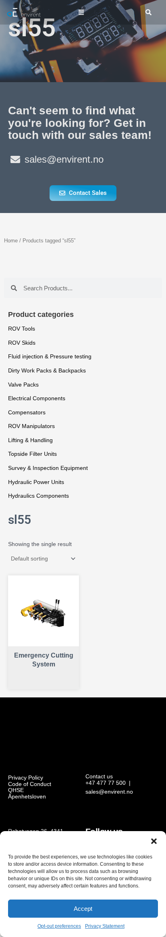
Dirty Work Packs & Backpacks (47, 371)
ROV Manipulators (31, 426)
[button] (154, 841)
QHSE (16, 790)
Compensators (27, 413)
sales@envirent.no (109, 792)
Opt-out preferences (59, 926)
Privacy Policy (25, 778)
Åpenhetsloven (27, 797)
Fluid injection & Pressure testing (49, 357)
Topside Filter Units (32, 454)
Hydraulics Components (38, 496)
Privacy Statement (104, 926)
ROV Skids (21, 343)
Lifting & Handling (30, 440)
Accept (83, 908)
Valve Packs (23, 385)
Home (11, 241)
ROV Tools (21, 329)
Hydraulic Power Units (36, 482)
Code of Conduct (29, 784)
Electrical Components (36, 398)
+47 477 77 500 (105, 783)
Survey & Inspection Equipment (48, 468)
